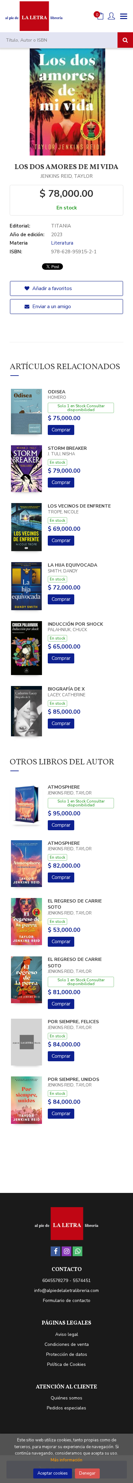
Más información (66, 1460)
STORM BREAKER (67, 448)
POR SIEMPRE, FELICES (73, 1022)
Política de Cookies (66, 1364)
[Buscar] (125, 40)
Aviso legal (66, 1334)
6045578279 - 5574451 (66, 1280)
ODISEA (56, 392)
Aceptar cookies (52, 1473)
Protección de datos (66, 1354)
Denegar (87, 1473)
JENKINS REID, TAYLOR (66, 176)
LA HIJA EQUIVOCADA (72, 565)
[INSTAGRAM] (66, 1251)
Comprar (61, 430)
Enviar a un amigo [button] (51, 306)
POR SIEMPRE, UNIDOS (73, 1079)
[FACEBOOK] (55, 1251)
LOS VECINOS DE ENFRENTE (79, 506)
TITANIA (61, 226)
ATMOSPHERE (64, 787)
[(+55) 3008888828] (77, 1251)
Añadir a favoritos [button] (51, 288)
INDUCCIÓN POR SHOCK (75, 624)
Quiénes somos (66, 1398)
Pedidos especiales (66, 1408)
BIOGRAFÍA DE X (66, 689)
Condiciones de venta (67, 1344)
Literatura (62, 243)
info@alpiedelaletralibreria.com (66, 1290)
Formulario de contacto (66, 1300)
